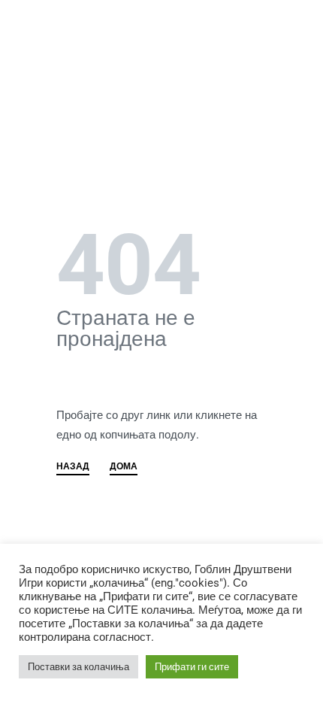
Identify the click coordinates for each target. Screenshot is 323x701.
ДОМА (123, 467)
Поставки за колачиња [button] (78, 666)
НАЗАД (72, 467)
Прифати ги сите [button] (192, 666)
